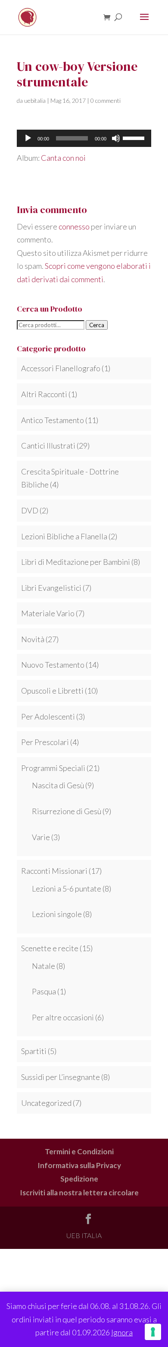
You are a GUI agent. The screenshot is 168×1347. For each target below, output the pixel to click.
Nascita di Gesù (58, 785)
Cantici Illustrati (48, 445)
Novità (32, 639)
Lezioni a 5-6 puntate (66, 888)
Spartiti (34, 1051)
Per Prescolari (45, 742)
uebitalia (35, 100)
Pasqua (44, 991)
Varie (41, 837)
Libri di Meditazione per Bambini (75, 562)
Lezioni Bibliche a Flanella (64, 536)
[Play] (28, 138)
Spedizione (79, 1178)
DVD (29, 510)
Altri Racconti (44, 394)
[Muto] (116, 138)
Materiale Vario (48, 613)
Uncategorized (46, 1103)
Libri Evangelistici (51, 587)
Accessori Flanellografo (60, 368)
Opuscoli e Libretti (52, 690)
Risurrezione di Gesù (66, 811)
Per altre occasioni (63, 1017)
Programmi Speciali (53, 768)
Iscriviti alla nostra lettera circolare (79, 1192)
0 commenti (105, 100)
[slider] (135, 137)
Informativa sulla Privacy (79, 1165)
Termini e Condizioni (79, 1151)
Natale (43, 966)
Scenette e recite (49, 948)
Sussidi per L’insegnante (60, 1077)
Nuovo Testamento (52, 664)
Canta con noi (63, 157)
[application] (84, 138)
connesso (74, 226)
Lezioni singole (57, 914)
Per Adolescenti (48, 716)
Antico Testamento (52, 420)
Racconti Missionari (54, 871)
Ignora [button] (122, 1332)
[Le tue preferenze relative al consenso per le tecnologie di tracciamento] (153, 1332)
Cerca (96, 325)
